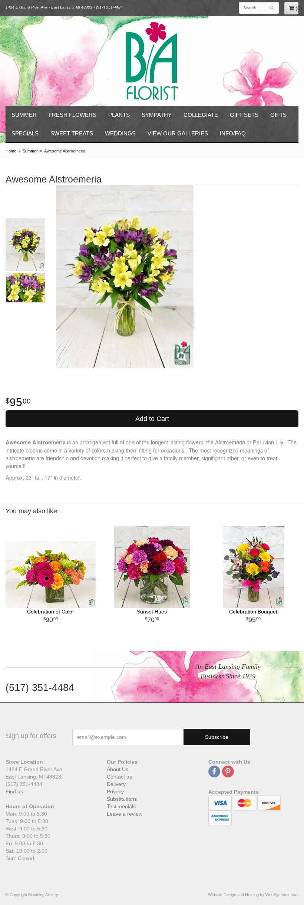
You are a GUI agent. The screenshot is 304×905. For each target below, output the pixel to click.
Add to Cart (152, 418)
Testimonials (121, 806)
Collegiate (201, 115)
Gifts (278, 115)
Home (11, 151)
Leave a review (124, 814)
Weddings (120, 133)
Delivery (116, 784)
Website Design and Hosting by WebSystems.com (253, 894)
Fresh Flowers (72, 115)
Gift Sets (244, 115)
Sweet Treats (71, 133)
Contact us (119, 777)
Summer (24, 115)
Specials (25, 133)
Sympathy (157, 115)
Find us (14, 791)
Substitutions (122, 799)
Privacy (115, 791)
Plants (119, 115)
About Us (117, 769)
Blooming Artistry (152, 61)
